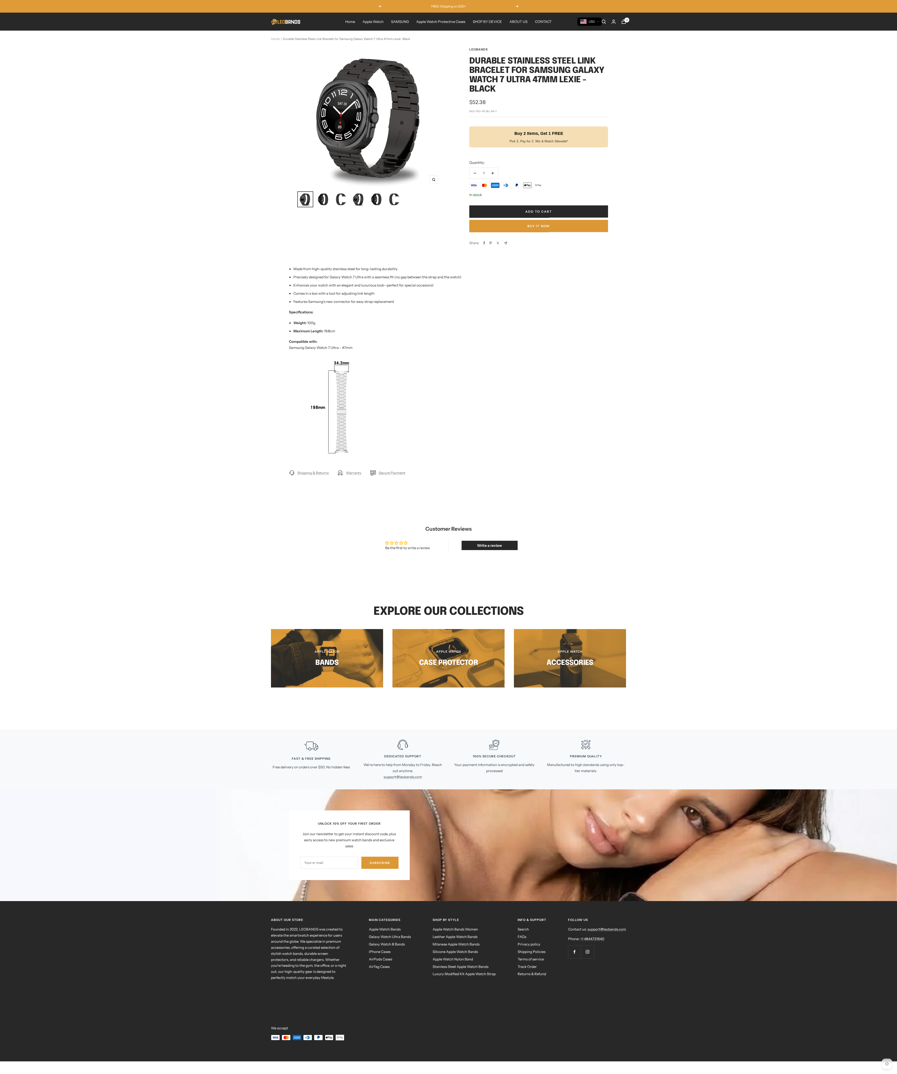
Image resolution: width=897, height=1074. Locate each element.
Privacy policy (529, 944)
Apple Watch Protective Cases (440, 21)
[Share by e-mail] (505, 243)
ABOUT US (518, 21)
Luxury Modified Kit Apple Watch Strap (464, 974)
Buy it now (538, 226)
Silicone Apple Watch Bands (455, 951)
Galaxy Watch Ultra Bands (390, 936)
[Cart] (623, 21)
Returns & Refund (532, 974)
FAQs (522, 936)
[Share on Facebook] (484, 243)
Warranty (353, 473)
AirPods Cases (380, 959)
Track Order (527, 966)
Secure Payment (392, 473)
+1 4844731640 (592, 939)
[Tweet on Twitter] (498, 243)
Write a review (489, 545)
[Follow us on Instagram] (587, 951)
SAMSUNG (400, 21)
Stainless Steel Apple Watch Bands (460, 966)
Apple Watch (373, 21)
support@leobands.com (403, 777)
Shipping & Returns (313, 473)
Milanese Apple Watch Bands (456, 944)
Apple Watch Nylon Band (453, 959)
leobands (478, 49)
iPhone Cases (380, 951)
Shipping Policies (531, 951)
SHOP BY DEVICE (487, 21)
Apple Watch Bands (385, 929)
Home (350, 21)
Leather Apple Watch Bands (455, 936)
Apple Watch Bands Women (455, 929)
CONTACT (543, 21)
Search (523, 929)
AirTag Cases (379, 966)
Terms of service (531, 959)
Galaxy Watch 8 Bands (387, 944)
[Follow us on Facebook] (574, 951)
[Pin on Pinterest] (490, 243)
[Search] (604, 22)
